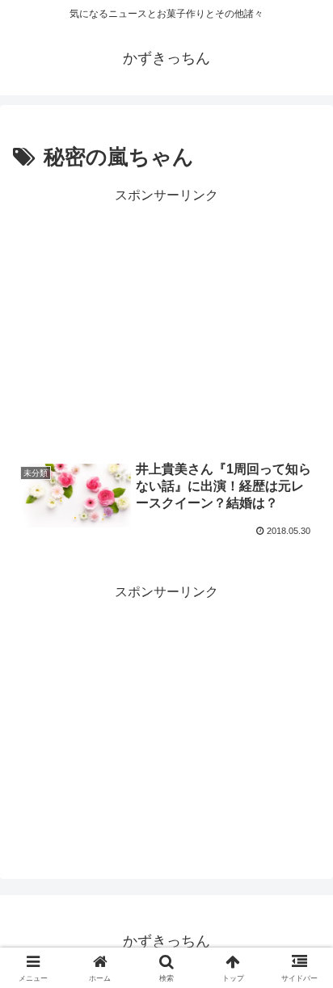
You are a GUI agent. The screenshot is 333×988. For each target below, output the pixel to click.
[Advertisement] (166, 321)
